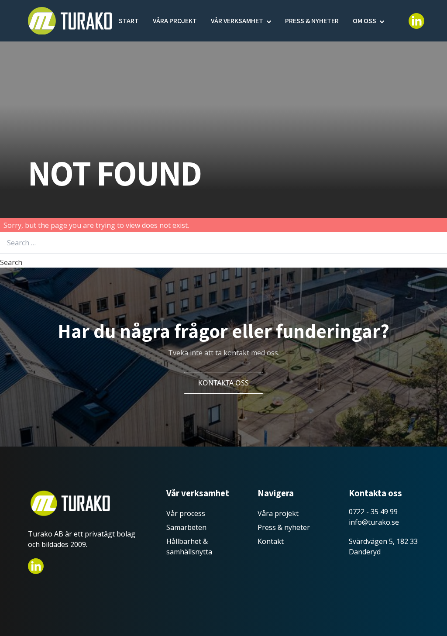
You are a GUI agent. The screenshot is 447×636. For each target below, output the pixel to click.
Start (129, 20)
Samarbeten (186, 527)
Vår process (185, 513)
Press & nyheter (312, 20)
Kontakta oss (223, 383)
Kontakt (271, 541)
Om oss (364, 20)
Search (11, 262)
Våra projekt (175, 20)
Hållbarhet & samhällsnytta (189, 546)
